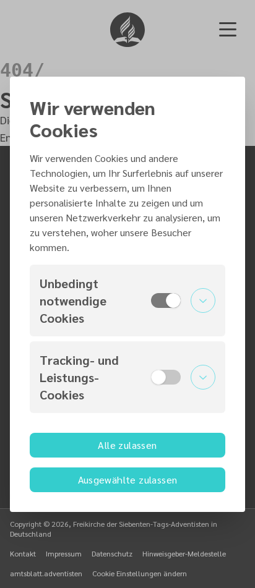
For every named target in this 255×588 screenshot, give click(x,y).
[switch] (166, 300)
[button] (127, 300)
